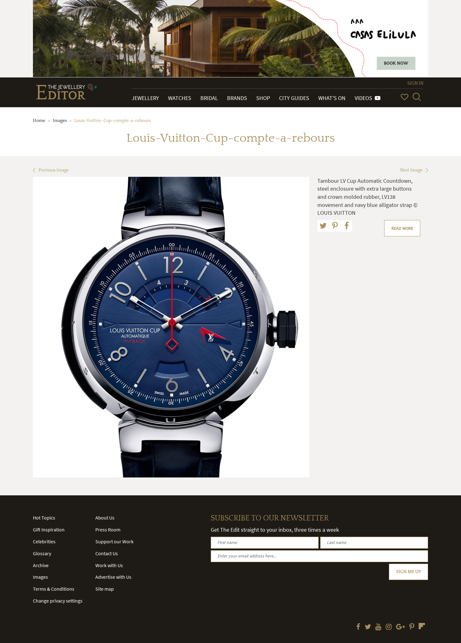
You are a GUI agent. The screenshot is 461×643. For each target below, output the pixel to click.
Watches (179, 98)
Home (39, 120)
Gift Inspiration (49, 529)
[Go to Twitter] (368, 627)
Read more (402, 228)
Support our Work (114, 541)
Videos (365, 98)
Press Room (107, 529)
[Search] (416, 96)
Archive (41, 565)
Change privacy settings (57, 601)
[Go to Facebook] (358, 627)
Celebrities (44, 541)
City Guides (294, 98)
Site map (104, 589)
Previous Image (54, 170)
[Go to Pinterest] (411, 627)
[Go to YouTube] (378, 627)
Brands (237, 98)
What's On (332, 98)
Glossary (42, 553)
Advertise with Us (113, 577)
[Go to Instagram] (389, 627)
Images (60, 120)
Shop (263, 98)
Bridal (209, 98)
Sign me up (408, 571)
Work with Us (109, 565)
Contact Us (106, 553)
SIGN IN (415, 83)
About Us (104, 517)
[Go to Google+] (400, 627)
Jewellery (145, 98)
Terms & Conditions (53, 589)
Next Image (411, 170)
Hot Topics (44, 517)
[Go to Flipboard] (422, 626)
